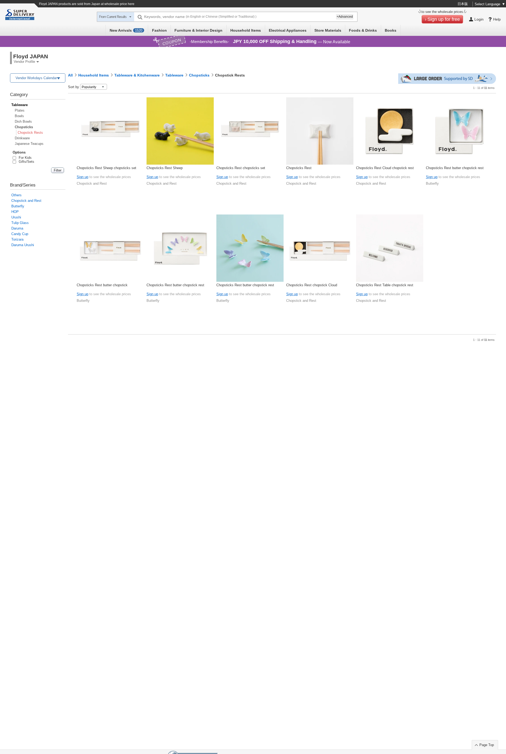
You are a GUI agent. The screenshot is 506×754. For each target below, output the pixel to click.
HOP (15, 212)
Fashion (159, 30)
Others (16, 195)
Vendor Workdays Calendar (36, 78)
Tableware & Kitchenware (137, 75)
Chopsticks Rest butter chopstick (102, 285)
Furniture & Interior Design (198, 30)
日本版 (463, 4)
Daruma (17, 228)
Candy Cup (19, 234)
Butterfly (17, 206)
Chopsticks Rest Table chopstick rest (384, 285)
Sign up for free (443, 19)
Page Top (486, 745)
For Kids (24, 158)
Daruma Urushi (22, 245)
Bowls (19, 116)
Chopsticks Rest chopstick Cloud (311, 285)
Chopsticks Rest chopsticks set (240, 168)
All (70, 75)
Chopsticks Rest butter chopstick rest (455, 168)
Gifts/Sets (25, 162)
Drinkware (22, 138)
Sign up (82, 177)
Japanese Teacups (29, 144)
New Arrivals (126, 30)
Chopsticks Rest (299, 168)
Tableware (19, 105)
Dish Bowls (23, 121)
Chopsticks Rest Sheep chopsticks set (106, 168)
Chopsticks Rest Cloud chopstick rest (385, 168)
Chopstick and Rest (26, 201)
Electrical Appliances (287, 30)
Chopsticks (24, 127)
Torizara (17, 239)
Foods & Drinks (363, 30)
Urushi (16, 217)
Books (390, 30)
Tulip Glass (20, 223)
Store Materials (327, 30)
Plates (20, 110)
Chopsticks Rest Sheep (165, 168)
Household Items (245, 30)
